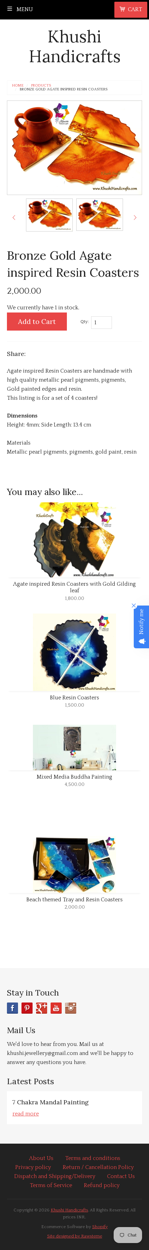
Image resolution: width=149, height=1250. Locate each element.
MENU (24, 9)
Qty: (84, 321)
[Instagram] (70, 1008)
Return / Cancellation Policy (98, 1167)
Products (41, 86)
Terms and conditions (92, 1158)
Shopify (100, 1226)
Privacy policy (33, 1167)
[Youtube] (56, 1008)
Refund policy (102, 1185)
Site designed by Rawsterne (74, 1236)
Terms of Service (51, 1185)
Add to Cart (37, 321)
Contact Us (121, 1176)
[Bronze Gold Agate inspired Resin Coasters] (49, 214)
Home (18, 86)
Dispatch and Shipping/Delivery (54, 1176)
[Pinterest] (27, 1008)
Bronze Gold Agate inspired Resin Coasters (63, 89)
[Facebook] (12, 1008)
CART (135, 9)
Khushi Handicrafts (75, 46)
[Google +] (41, 1008)
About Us (41, 1158)
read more (25, 1114)
